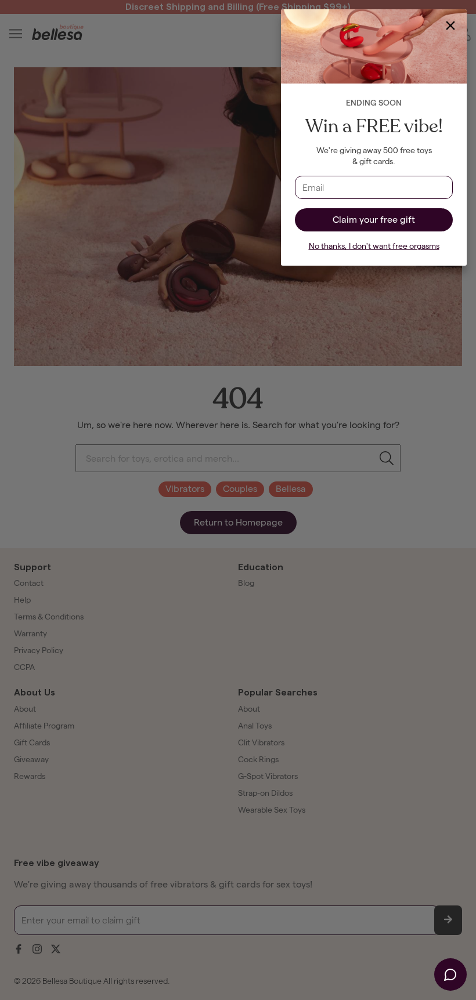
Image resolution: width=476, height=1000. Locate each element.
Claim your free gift (374, 219)
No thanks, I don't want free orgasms (374, 246)
